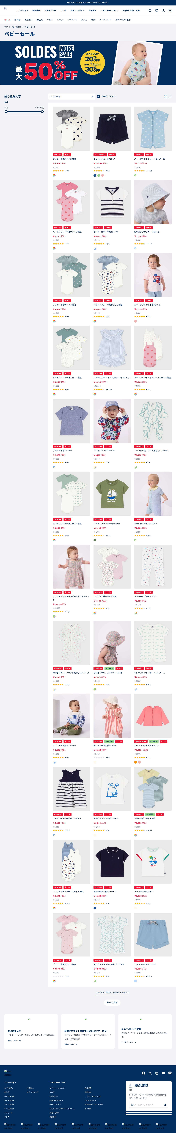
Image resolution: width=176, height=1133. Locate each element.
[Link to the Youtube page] (163, 1073)
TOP (6, 27)
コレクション (22, 10)
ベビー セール (30, 27)
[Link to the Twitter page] (150, 1073)
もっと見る (112, 1002)
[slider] (6, 111)
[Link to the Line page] (170, 1073)
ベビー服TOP (16, 27)
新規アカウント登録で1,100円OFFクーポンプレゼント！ (88, 3)
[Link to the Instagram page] (156, 1073)
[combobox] (71, 97)
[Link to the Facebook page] (143, 1073)
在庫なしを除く (108, 96)
